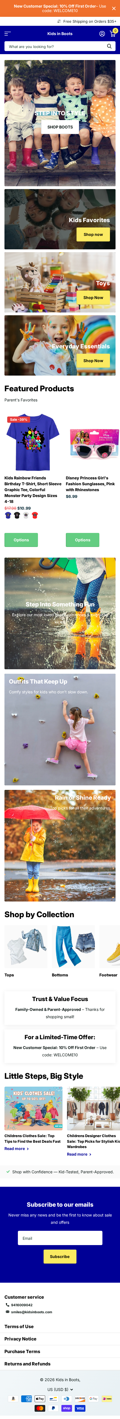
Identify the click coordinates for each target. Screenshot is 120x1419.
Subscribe (60, 1256)
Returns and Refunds (27, 1364)
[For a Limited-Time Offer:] (60, 1046)
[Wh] (26, 515)
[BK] (17, 515)
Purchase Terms (22, 1351)
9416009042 (22, 1305)
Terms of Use (19, 1326)
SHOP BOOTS (60, 127)
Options (21, 539)
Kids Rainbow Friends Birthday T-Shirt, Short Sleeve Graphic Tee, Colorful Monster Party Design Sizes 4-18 (32, 489)
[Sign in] (102, 33)
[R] (35, 515)
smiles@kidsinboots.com (31, 1312)
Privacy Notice (20, 1339)
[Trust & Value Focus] (60, 1008)
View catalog (7, 33)
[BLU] (8, 515)
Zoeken (109, 46)
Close (114, 8)
